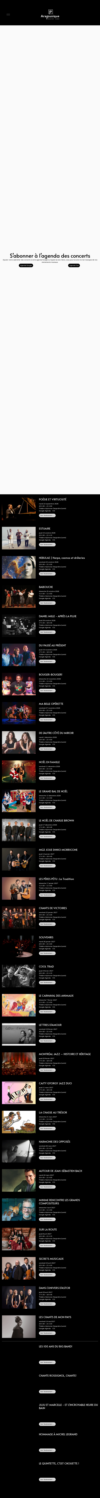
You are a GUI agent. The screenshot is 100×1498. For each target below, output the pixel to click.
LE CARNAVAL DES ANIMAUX (56, 995)
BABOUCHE (46, 587)
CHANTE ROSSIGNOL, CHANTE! (57, 1375)
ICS (53, 511)
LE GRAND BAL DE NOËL (53, 791)
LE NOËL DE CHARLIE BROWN (56, 820)
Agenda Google (26, 265)
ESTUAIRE (44, 528)
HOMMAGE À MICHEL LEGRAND (58, 1434)
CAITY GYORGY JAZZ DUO (55, 1083)
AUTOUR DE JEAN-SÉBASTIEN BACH (60, 1171)
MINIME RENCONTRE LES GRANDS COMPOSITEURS (59, 1201)
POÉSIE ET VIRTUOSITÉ (52, 499)
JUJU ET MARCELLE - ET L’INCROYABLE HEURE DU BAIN (68, 1406)
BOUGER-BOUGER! (50, 674)
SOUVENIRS (46, 937)
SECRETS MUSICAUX (51, 1259)
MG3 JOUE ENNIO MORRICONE (58, 850)
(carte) (63, 508)
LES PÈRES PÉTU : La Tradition (56, 879)
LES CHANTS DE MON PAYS (55, 1317)
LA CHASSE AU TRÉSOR (53, 1112)
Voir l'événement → (47, 515)
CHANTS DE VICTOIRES (53, 908)
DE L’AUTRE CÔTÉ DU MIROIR (56, 733)
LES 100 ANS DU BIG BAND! (55, 1346)
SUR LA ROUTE (48, 1229)
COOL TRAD (46, 966)
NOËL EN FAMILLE (49, 762)
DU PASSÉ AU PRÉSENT (52, 645)
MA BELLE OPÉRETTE (51, 704)
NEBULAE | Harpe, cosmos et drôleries (62, 558)
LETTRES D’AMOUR (50, 1025)
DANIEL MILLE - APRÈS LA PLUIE (57, 616)
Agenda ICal (74, 265)
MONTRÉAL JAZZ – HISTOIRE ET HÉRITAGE (65, 1054)
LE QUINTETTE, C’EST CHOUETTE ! (59, 1463)
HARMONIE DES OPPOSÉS (54, 1141)
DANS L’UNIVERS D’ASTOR (54, 1288)
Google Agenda (45, 511)
